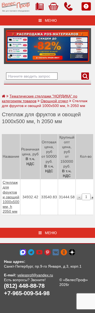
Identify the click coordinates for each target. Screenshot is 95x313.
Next (10, 45)
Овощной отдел (54, 101)
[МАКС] (23, 252)
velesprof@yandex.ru (35, 275)
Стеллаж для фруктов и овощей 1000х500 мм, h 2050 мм (11, 196)
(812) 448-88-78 (24, 285)
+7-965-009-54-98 (27, 293)
